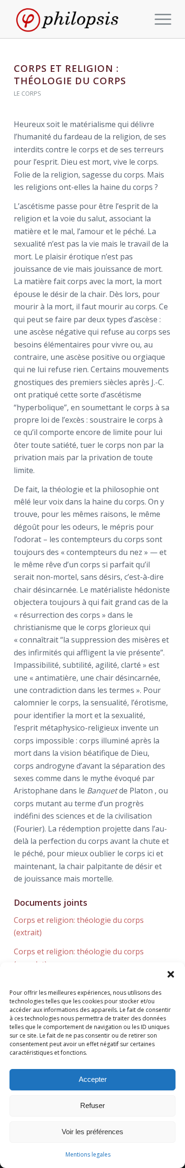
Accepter (93, 1079)
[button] (171, 974)
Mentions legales (88, 1154)
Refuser (92, 1105)
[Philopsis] (76, 19)
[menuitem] (158, 19)
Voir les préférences (92, 1132)
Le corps (27, 93)
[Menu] (158, 19)
